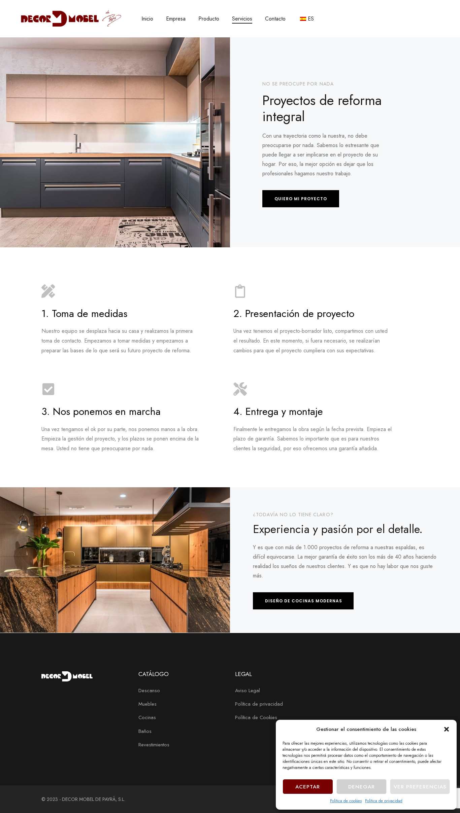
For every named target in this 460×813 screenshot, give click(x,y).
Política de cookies (346, 801)
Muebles (147, 704)
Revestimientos (153, 744)
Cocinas (147, 717)
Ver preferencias (420, 786)
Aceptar (307, 786)
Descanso (149, 690)
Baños (145, 731)
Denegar (361, 786)
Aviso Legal (247, 690)
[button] (446, 729)
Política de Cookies (256, 717)
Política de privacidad (383, 801)
